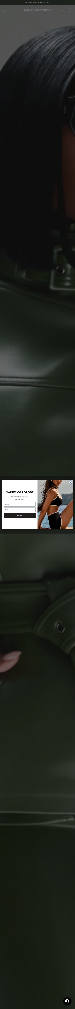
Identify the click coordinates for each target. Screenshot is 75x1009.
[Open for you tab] (67, 1001)
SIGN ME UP (20, 515)
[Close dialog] (70, 482)
